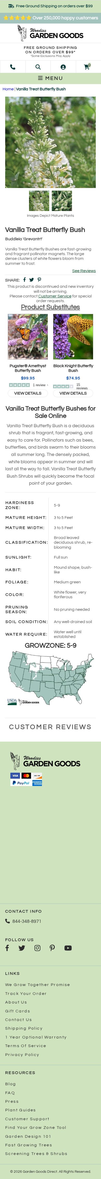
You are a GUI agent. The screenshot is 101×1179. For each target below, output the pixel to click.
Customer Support (27, 1119)
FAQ (10, 1093)
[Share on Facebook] (24, 280)
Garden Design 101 (28, 1136)
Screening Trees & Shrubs (36, 1154)
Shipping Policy (24, 1028)
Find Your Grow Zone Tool (36, 1127)
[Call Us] (12, 67)
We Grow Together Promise (37, 985)
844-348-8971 (26, 921)
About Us (16, 1002)
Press (12, 1101)
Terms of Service (25, 1046)
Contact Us (18, 1020)
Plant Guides (20, 1110)
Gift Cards (17, 1011)
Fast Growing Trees (28, 1145)
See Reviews (84, 271)
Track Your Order (26, 994)
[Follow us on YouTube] (68, 949)
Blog (10, 1084)
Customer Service (54, 296)
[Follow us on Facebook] (7, 949)
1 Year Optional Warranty (36, 1037)
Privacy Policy (22, 1055)
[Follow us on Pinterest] (52, 949)
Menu (53, 78)
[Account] (63, 67)
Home (8, 89)
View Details (27, 393)
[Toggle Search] (38, 67)
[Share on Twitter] (31, 280)
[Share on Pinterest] (39, 280)
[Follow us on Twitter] (21, 949)
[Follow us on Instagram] (37, 949)
